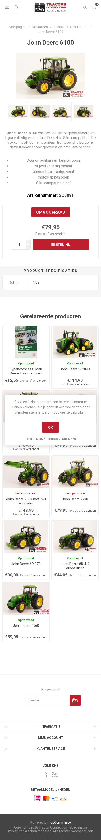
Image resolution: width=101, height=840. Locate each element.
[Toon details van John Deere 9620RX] (75, 342)
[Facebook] (46, 774)
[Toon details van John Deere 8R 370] (26, 537)
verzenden (58, 234)
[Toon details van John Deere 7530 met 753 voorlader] (26, 472)
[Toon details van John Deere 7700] (75, 472)
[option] (18, 111)
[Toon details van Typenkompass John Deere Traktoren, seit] (26, 342)
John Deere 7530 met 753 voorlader (26, 501)
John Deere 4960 (26, 626)
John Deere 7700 (75, 499)
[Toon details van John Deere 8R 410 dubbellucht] (75, 537)
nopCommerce (60, 822)
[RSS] (55, 774)
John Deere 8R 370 (25, 564)
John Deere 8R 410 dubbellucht (75, 566)
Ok (50, 427)
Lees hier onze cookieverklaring (50, 439)
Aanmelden (75, 700)
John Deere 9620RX (75, 369)
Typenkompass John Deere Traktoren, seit (26, 371)
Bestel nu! (61, 244)
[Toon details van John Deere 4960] (26, 598)
